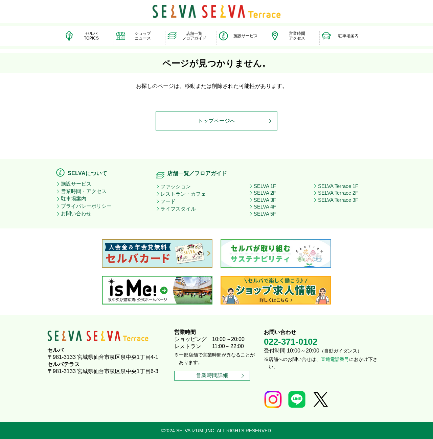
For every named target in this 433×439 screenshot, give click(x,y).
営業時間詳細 (212, 375)
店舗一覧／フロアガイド (197, 173)
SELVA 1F (265, 186)
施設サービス (76, 184)
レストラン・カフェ (183, 194)
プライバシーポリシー (86, 206)
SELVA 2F (265, 193)
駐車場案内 (73, 198)
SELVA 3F (265, 200)
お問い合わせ (76, 213)
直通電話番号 (335, 359)
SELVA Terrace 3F (338, 200)
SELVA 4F (265, 207)
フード (168, 201)
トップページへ (216, 121)
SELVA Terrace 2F (338, 193)
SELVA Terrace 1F (338, 186)
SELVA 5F (265, 214)
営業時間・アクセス (84, 191)
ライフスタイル (178, 209)
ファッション (175, 186)
